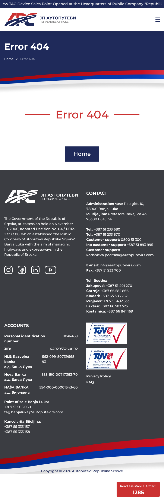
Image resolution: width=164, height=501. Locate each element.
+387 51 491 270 (109, 286)
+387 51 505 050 (17, 407)
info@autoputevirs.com (113, 265)
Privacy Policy (98, 376)
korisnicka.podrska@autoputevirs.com (120, 252)
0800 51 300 (114, 240)
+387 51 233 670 (103, 234)
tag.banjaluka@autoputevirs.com (33, 412)
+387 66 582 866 (107, 291)
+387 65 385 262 (106, 296)
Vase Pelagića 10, (115, 206)
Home (9, 59)
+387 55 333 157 (17, 427)
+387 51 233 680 (103, 229)
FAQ (90, 382)
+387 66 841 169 (109, 311)
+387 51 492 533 (107, 301)
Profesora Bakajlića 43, (116, 216)
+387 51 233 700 (103, 270)
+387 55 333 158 (17, 432)
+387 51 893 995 (119, 245)
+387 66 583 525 (107, 306)
